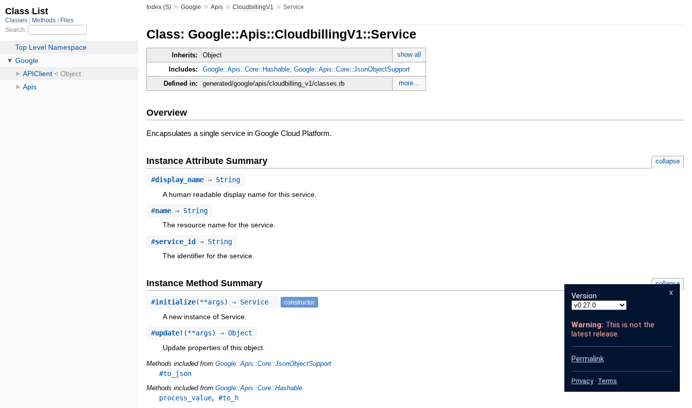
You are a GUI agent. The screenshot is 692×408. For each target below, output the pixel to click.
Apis (217, 7)
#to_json (175, 373)
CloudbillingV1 (253, 7)
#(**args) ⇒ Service (212, 302)
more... (409, 83)
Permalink (587, 358)
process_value (185, 398)
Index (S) (158, 7)
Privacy (582, 381)
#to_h (228, 398)
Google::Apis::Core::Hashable (246, 69)
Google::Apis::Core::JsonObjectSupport (352, 69)
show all (409, 54)
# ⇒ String (195, 180)
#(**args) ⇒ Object (201, 333)
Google (191, 7)
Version (584, 295)
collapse (668, 161)
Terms (607, 381)
